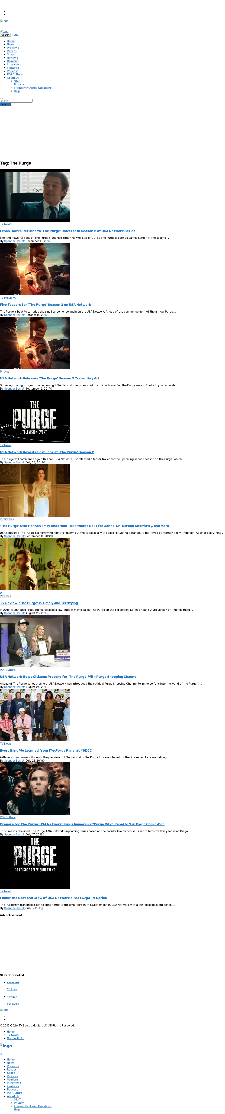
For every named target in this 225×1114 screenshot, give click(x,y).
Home (11, 41)
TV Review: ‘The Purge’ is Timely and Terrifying (39, 603)
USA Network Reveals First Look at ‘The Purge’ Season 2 (47, 452)
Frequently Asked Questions (33, 87)
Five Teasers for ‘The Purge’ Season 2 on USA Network (45, 305)
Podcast (12, 71)
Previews (13, 47)
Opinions (12, 61)
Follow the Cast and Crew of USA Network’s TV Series (53, 898)
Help (17, 91)
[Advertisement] (112, 132)
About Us (13, 77)
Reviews (12, 57)
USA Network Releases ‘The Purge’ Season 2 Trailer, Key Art (50, 378)
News (10, 44)
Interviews (14, 64)
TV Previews (8, 297)
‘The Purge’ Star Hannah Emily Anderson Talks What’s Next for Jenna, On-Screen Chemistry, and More (84, 526)
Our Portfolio (15, 1038)
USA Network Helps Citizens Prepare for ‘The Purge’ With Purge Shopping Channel (68, 677)
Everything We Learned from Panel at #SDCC (46, 750)
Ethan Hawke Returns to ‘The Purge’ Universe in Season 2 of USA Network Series (67, 231)
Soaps (11, 54)
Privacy (19, 84)
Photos (4, 371)
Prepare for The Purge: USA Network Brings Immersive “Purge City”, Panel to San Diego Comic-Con (82, 824)
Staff (17, 81)
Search (5, 104)
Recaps (12, 51)
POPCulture (14, 74)
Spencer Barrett (14, 241)
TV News (5, 224)
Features (13, 67)
